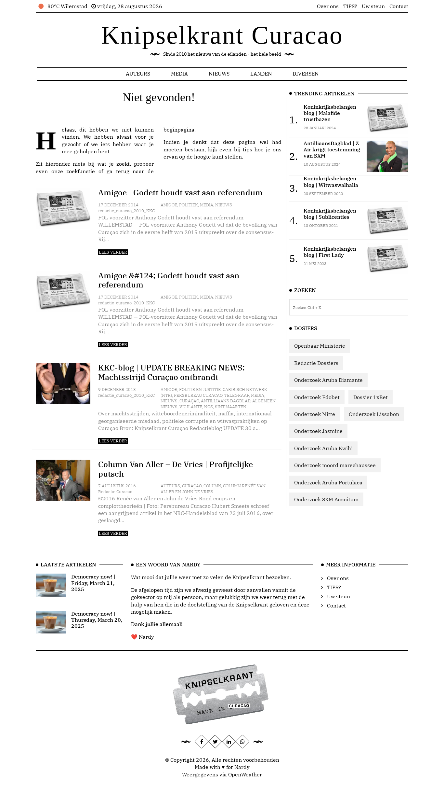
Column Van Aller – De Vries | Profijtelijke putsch (175, 469)
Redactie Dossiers (316, 363)
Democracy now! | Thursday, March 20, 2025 (96, 619)
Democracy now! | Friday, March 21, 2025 (93, 582)
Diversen (306, 73)
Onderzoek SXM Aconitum (326, 499)
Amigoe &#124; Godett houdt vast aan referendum (169, 280)
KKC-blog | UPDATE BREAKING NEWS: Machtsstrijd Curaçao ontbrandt (171, 372)
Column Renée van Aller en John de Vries (213, 488)
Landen (261, 73)
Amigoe (169, 205)
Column (212, 486)
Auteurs (138, 73)
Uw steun (373, 6)
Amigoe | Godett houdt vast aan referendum (180, 192)
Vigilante (190, 407)
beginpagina (178, 129)
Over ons (328, 6)
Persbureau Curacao (198, 395)
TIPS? (350, 6)
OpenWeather (245, 774)
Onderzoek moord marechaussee (335, 465)
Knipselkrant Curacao (222, 35)
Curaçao (189, 401)
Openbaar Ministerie (319, 345)
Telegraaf (236, 395)
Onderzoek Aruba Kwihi (323, 448)
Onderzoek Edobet (317, 397)
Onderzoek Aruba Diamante (328, 380)
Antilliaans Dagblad (225, 401)
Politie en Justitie (200, 389)
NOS (208, 407)
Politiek (188, 205)
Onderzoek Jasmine (318, 431)
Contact (398, 6)
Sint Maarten (230, 407)
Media (179, 73)
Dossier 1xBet (370, 397)
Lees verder (113, 252)
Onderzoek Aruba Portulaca (328, 482)
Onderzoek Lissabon (374, 414)
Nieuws (219, 73)
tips (247, 149)
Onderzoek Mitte (314, 414)
